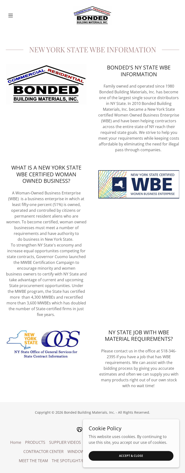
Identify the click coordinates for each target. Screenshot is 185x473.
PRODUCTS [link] (35, 442)
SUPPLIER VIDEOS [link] (65, 442)
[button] (19, 15)
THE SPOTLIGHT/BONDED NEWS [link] (81, 460)
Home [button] (15, 442)
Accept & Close (131, 456)
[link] (92, 15)
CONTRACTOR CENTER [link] (43, 451)
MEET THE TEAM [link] (33, 460)
